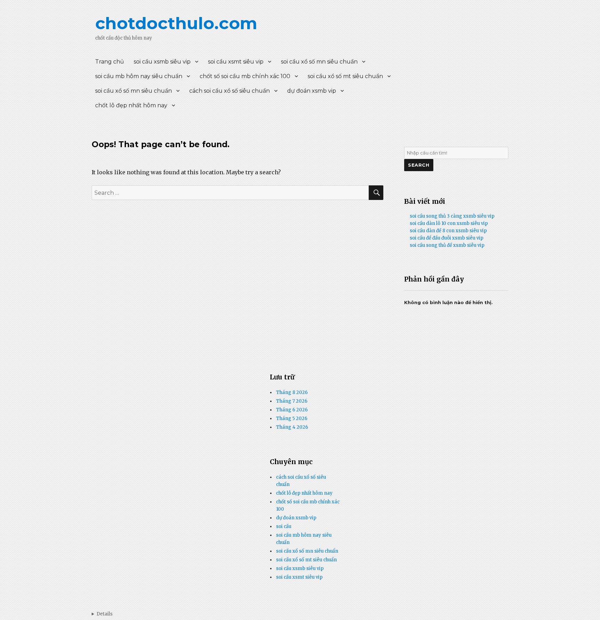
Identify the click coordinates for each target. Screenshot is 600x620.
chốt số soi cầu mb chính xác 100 (245, 76)
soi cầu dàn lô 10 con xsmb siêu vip (449, 223)
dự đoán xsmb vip (311, 90)
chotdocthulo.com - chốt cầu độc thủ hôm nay (102, 614)
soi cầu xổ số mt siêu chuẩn (345, 76)
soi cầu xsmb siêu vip (162, 61)
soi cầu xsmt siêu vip (236, 61)
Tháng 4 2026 (292, 427)
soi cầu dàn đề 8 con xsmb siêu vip (448, 231)
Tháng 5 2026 (291, 418)
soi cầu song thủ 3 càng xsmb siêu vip (452, 216)
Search (419, 165)
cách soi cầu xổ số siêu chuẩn (229, 90)
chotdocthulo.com (176, 23)
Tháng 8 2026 (292, 392)
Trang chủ (109, 61)
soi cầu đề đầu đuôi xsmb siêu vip (446, 238)
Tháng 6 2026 (292, 410)
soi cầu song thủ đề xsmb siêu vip (447, 245)
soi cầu (283, 526)
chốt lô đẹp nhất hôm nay (131, 105)
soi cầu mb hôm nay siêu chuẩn (138, 76)
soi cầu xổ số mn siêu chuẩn (319, 61)
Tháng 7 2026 (291, 401)
